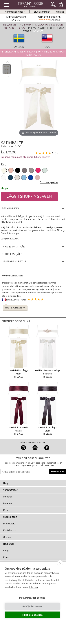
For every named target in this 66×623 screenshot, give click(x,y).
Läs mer (33, 587)
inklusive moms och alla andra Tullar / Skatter (25, 157)
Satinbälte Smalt (18, 427)
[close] (60, 563)
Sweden (19, 46)
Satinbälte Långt (19, 370)
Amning (60, 11)
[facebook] (46, 447)
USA (47, 46)
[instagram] (35, 447)
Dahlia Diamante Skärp (47, 370)
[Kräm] (3, 170)
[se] (19, 43)
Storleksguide (49, 182)
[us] (47, 43)
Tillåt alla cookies (32, 615)
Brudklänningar (42, 11)
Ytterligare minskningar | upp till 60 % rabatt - (33, 53)
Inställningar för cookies (32, 598)
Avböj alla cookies (32, 606)
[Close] (38, 31)
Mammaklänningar (14, 11)
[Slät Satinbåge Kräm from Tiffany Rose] (7, 69)
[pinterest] (23, 447)
